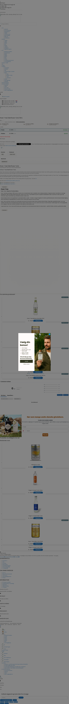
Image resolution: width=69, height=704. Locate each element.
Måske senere (26, 364)
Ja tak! (26, 361)
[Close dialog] (49, 334)
